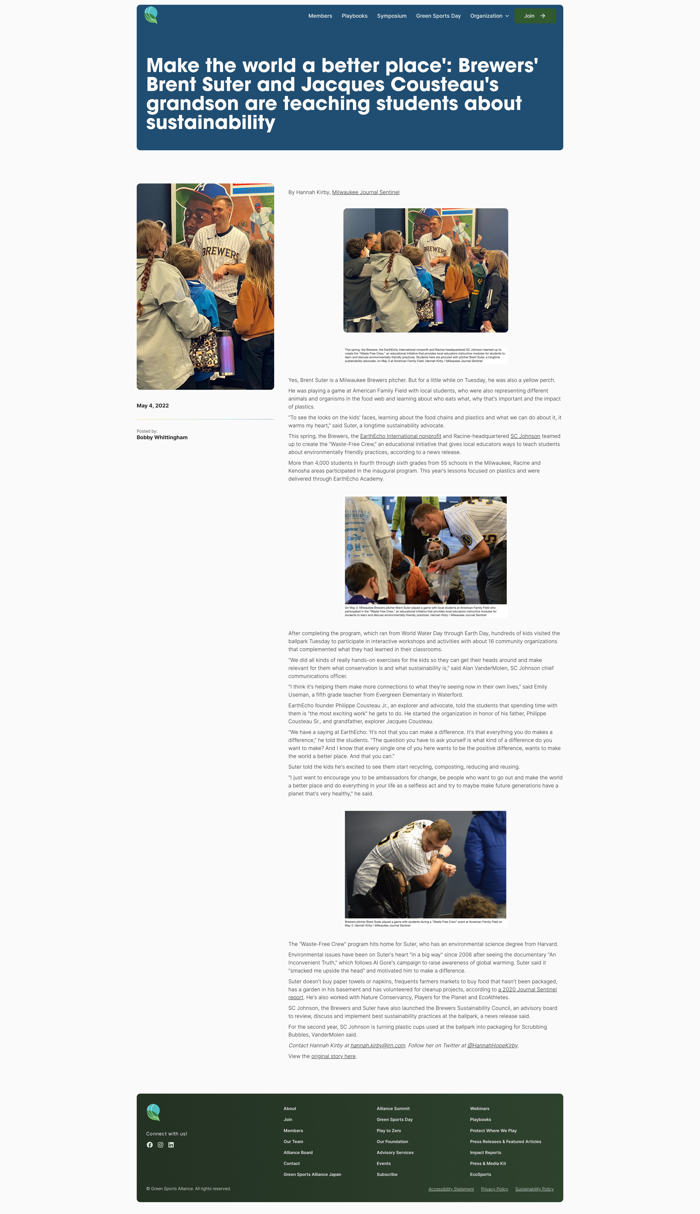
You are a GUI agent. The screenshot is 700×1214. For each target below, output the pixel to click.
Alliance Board (298, 1152)
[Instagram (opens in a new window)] (160, 1144)
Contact (292, 1163)
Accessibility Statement (451, 1188)
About (290, 1108)
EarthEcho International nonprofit (400, 436)
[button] (490, 16)
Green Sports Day (438, 16)
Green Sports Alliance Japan (312, 1174)
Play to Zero (389, 1130)
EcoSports (480, 1174)
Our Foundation (392, 1141)
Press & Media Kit (488, 1163)
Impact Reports (485, 1152)
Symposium (392, 16)
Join (288, 1119)
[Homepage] (151, 15)
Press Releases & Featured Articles (505, 1141)
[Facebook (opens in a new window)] (149, 1144)
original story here (333, 1056)
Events (384, 1163)
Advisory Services (395, 1152)
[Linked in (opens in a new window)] (171, 1144)
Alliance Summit (393, 1108)
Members (320, 16)
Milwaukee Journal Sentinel (366, 192)
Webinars (479, 1108)
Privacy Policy (494, 1188)
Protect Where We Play (493, 1130)
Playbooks (355, 16)
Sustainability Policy (534, 1188)
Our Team (293, 1141)
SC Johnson (525, 436)
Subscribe (387, 1174)
